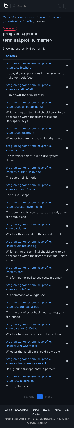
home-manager (26, 16)
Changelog (21, 409)
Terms (57, 409)
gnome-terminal (12, 21)
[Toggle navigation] (68, 6)
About (8, 409)
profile (28, 21)
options (43, 16)
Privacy (46, 409)
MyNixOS (8, 16)
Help (66, 409)
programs (56, 16)
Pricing (35, 409)
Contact (37, 414)
